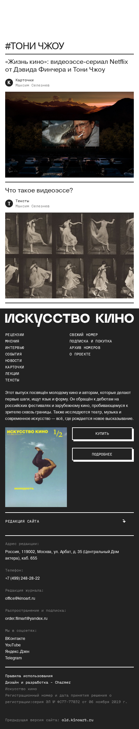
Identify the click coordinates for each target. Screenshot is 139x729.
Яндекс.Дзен (17, 651)
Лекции (12, 374)
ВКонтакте (15, 639)
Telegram (13, 658)
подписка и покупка (91, 341)
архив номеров (85, 348)
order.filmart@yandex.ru (26, 618)
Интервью (14, 348)
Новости (13, 361)
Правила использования (29, 676)
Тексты (22, 201)
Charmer (63, 682)
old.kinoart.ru (77, 720)
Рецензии (14, 335)
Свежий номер (84, 335)
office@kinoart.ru (20, 598)
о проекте (80, 354)
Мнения (12, 341)
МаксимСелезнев (32, 85)
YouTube (13, 645)
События (13, 354)
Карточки (25, 80)
